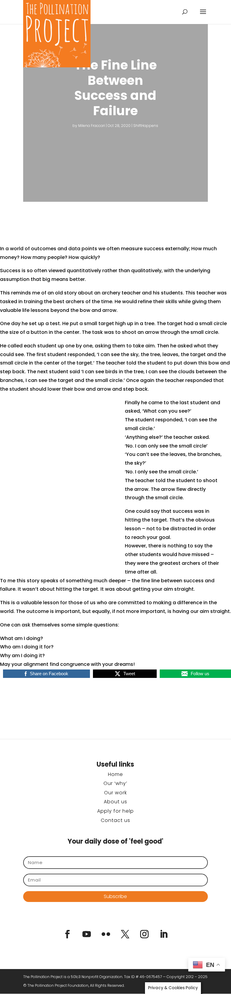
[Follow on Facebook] (67, 934)
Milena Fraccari (91, 125)
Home (115, 774)
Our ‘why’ (115, 783)
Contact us (115, 820)
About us (115, 801)
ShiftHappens (145, 125)
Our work (115, 792)
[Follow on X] (125, 934)
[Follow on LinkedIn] (163, 934)
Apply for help (115, 811)
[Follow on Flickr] (105, 934)
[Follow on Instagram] (144, 934)
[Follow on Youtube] (86, 934)
